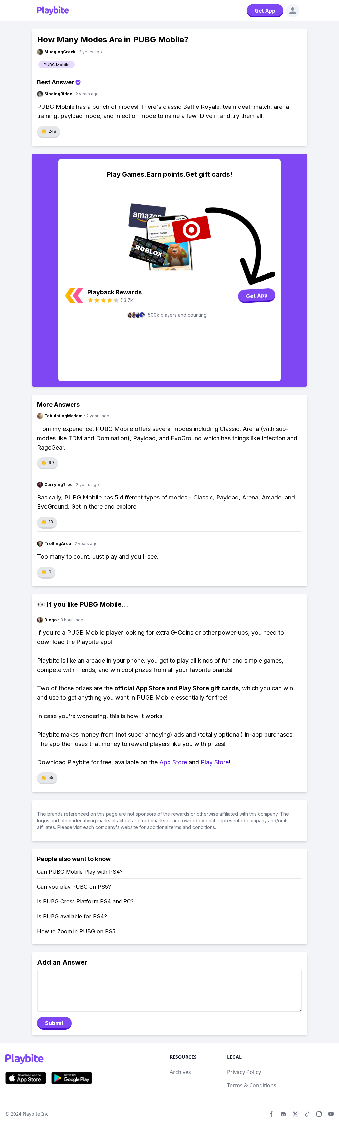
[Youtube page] (331, 1114)
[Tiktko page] (307, 1114)
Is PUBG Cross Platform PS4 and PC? (85, 901)
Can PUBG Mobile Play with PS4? (80, 871)
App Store (173, 762)
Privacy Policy (244, 1072)
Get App (265, 10)
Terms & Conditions (251, 1085)
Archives (180, 1072)
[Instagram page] (319, 1114)
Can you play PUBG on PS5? (74, 886)
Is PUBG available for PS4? (72, 916)
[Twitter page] (295, 1114)
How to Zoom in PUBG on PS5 (76, 931)
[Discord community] (283, 1114)
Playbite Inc (35, 1114)
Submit (54, 1023)
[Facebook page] (271, 1114)
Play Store (215, 762)
